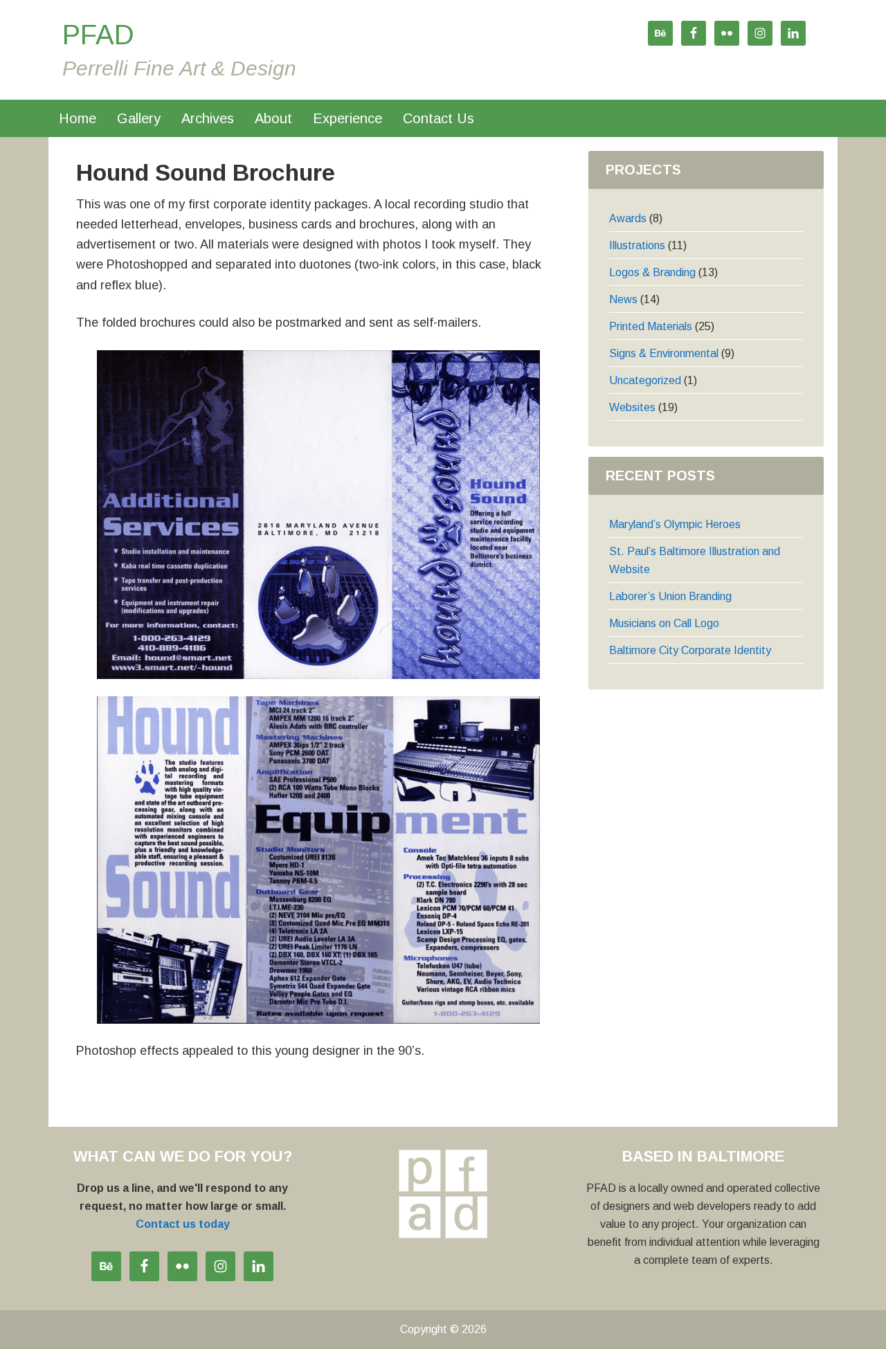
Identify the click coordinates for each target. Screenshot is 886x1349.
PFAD (98, 34)
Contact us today (183, 1224)
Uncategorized (645, 380)
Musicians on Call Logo (664, 623)
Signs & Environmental (663, 353)
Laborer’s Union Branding (670, 596)
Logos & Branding (652, 272)
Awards (628, 218)
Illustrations (637, 245)
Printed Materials (650, 326)
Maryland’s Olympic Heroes (675, 524)
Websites (632, 407)
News (623, 299)
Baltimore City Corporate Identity (690, 650)
